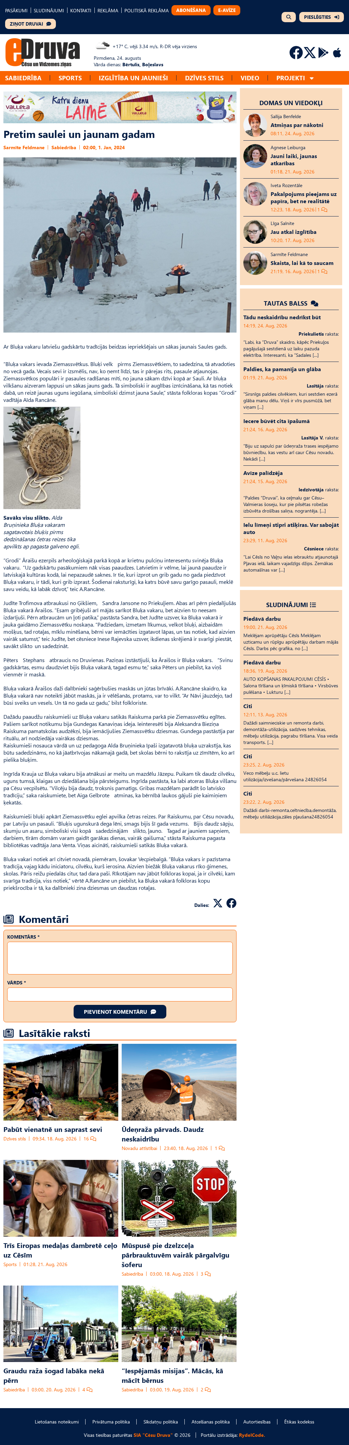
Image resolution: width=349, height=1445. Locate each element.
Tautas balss (286, 303)
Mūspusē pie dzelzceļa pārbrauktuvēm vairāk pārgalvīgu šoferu (175, 1254)
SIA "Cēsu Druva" (153, 1435)
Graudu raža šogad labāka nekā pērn (53, 1375)
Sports (70, 77)
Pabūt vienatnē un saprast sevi (52, 1129)
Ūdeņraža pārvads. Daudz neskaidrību (163, 1133)
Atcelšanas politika (211, 1421)
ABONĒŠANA (191, 10)
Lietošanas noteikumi (57, 1421)
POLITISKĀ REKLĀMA (146, 10)
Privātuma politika (111, 1421)
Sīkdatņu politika (160, 1421)
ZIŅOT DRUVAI (26, 23)
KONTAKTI (80, 10)
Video (250, 77)
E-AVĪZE (227, 10)
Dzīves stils (204, 77)
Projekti (290, 77)
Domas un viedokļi (291, 102)
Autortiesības (257, 1421)
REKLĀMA (107, 10)
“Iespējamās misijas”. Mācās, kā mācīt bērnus (172, 1375)
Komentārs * (23, 937)
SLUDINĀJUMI (49, 10)
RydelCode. (252, 1435)
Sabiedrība (23, 77)
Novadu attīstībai (139, 1148)
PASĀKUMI (16, 10)
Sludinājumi (287, 604)
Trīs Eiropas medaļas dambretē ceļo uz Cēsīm (60, 1249)
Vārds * (16, 982)
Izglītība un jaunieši (133, 77)
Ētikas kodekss (299, 1421)
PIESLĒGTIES (317, 17)
